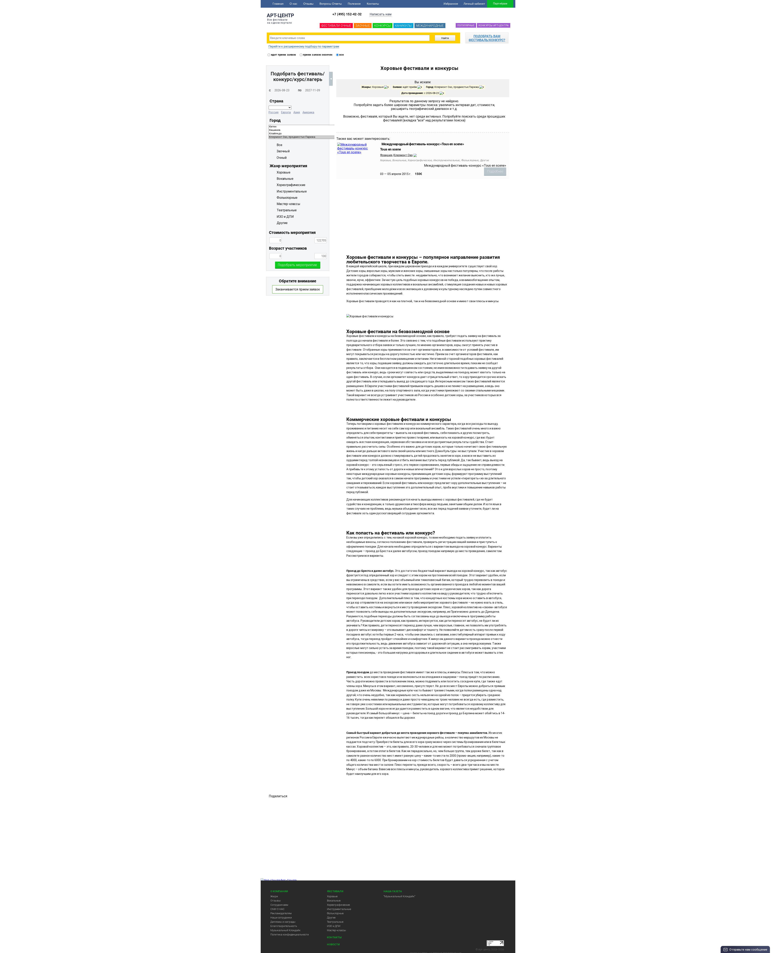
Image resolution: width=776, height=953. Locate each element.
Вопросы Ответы (330, 3)
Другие (331, 917)
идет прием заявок (283, 54)
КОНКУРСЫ (382, 25)
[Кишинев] (333, 130)
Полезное (354, 3)
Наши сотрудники (281, 917)
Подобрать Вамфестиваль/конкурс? (487, 38)
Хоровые (332, 896)
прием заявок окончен (317, 54)
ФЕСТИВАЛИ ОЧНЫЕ (336, 25)
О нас (293, 3)
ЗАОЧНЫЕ (362, 25)
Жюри (274, 896)
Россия (273, 112)
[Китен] (333, 126)
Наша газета (393, 891)
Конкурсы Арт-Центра (494, 25)
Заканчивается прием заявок (297, 289)
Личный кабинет (474, 3)
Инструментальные (339, 909)
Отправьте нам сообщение (748, 949)
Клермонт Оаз (403, 155)
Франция (386, 155)
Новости (333, 944)
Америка (308, 112)
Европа (286, 112)
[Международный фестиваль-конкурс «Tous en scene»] (356, 152)
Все (279, 145)
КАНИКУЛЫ (403, 25)
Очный (282, 158)
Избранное (451, 3)
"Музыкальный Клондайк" (399, 896)
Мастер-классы (336, 930)
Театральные (335, 921)
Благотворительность (283, 926)
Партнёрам (500, 3)
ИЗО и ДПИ (333, 926)
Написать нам (380, 14)
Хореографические (338, 904)
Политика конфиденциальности (289, 934)
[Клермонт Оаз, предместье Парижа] (333, 137)
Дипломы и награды (282, 921)
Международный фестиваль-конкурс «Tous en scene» (423, 144)
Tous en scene (390, 149)
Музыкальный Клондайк (285, 930)
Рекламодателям (281, 913)
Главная (278, 3)
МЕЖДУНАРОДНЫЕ (430, 25)
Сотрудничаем (279, 904)
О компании (279, 891)
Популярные (465, 25)
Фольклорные (335, 913)
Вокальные (334, 900)
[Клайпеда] (333, 133)
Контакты (373, 3)
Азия (296, 112)
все (341, 54)
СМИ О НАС (277, 909)
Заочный (283, 151)
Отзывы (308, 3)
